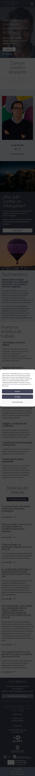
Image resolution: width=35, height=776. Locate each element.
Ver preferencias (17, 402)
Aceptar (17, 391)
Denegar (17, 397)
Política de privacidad (11, 384)
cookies (20, 384)
